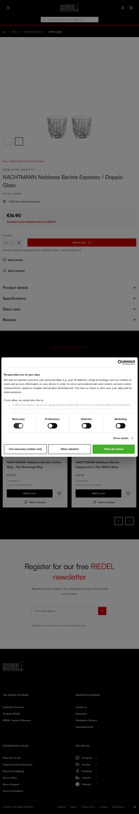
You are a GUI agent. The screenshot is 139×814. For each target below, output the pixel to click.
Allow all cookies (114, 449)
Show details (120, 438)
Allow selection (70, 449)
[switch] (52, 426)
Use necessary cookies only (25, 449)
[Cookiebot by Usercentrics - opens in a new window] (120, 362)
